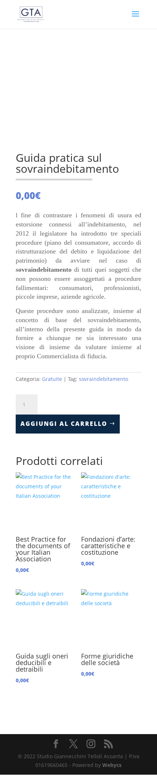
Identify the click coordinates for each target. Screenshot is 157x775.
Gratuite (52, 378)
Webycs (112, 764)
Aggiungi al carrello (63, 424)
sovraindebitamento (103, 378)
